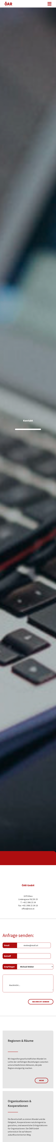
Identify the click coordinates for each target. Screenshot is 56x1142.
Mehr (41, 1080)
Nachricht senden (40, 1002)
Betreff (7, 956)
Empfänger (9, 966)
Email (6, 945)
